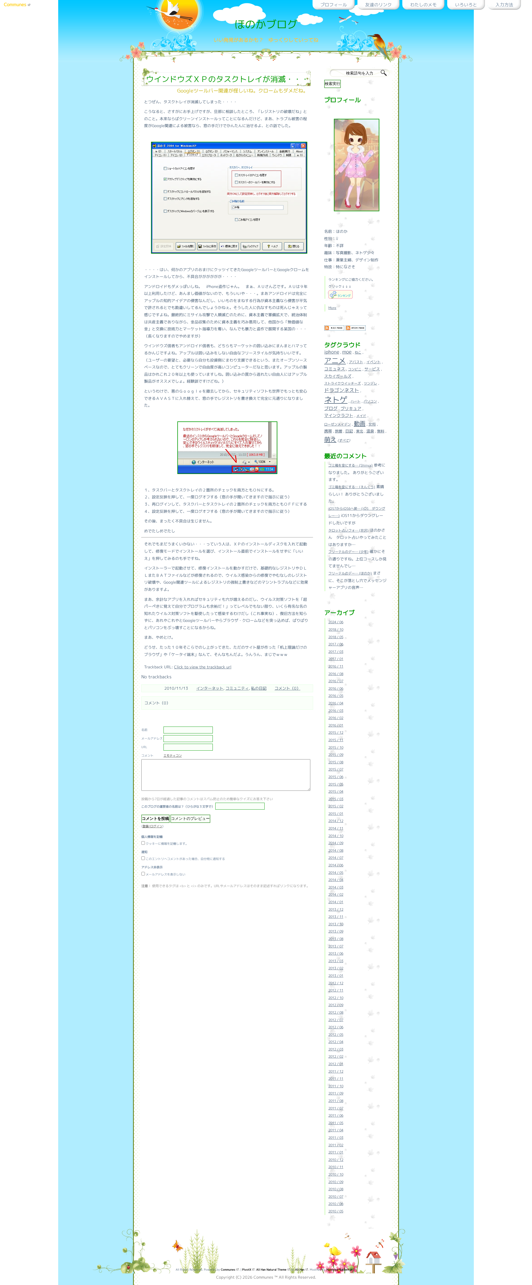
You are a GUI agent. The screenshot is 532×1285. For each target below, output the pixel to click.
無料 (380, 431)
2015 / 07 (335, 769)
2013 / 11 (335, 916)
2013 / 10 (335, 924)
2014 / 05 (335, 872)
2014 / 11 (335, 828)
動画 (359, 423)
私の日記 (259, 688)
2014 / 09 (335, 843)
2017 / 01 (335, 658)
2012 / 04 (335, 1041)
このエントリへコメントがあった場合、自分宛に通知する (185, 859)
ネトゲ (335, 399)
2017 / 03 (335, 651)
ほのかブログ (266, 24)
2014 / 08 (335, 850)
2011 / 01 (335, 1152)
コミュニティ (237, 688)
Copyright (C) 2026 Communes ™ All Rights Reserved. (266, 1277)
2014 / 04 (335, 879)
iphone (331, 352)
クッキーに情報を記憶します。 (167, 843)
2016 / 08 (335, 673)
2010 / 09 (335, 1182)
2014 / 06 (335, 865)
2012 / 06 (335, 1027)
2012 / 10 (335, 997)
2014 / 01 (335, 902)
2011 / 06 (335, 1115)
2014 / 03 (335, 887)
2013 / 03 (335, 961)
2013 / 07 (335, 946)
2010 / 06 (335, 1203)
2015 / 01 (335, 813)
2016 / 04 (335, 703)
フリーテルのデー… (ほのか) (350, 573)
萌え (330, 439)
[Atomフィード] (356, 330)
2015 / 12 (335, 732)
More (332, 307)
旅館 (338, 431)
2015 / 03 (335, 799)
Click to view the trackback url (202, 666)
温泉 (370, 431)
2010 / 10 (335, 1174)
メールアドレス (152, 738)
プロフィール (333, 5)
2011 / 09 (335, 1093)
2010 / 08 (335, 1189)
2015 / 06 (335, 776)
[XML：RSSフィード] (334, 330)
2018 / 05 (335, 637)
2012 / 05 (335, 1034)
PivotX (247, 1269)
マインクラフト (338, 415)
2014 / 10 (335, 835)
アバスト (356, 361)
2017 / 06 (335, 644)
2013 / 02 (335, 968)
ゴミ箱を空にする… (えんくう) (351, 487)
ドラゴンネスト (341, 390)
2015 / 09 (335, 754)
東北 (359, 431)
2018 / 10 (335, 629)
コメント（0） (287, 688)
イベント (373, 361)
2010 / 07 (335, 1196)
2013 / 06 (335, 953)
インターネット (209, 688)
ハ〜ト (355, 401)
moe (347, 351)
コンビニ (354, 369)
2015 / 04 (335, 791)
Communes (16, 4)
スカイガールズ (337, 376)
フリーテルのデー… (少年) (348, 551)
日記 (349, 431)
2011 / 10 (335, 1086)
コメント (147, 755)
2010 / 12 (335, 1159)
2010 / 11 (335, 1167)
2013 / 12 (335, 909)
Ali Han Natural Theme (271, 1269)
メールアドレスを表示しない (165, 874)
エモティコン (172, 755)
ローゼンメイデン (337, 424)
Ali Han (300, 1269)
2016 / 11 (335, 666)
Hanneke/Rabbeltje (339, 1269)
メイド (361, 415)
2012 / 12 (335, 983)
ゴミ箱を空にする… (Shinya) (350, 465)
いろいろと (466, 5)
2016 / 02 (335, 717)
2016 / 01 (335, 725)
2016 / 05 (335, 695)
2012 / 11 (335, 990)
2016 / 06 (335, 688)
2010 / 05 (335, 1211)
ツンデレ (370, 383)
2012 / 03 (335, 1049)
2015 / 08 (335, 762)
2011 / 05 (335, 1123)
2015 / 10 (335, 747)
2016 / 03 (335, 710)
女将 (372, 424)
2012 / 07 (335, 1020)
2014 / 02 (335, 894)
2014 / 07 (335, 857)
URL (144, 747)
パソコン (370, 401)
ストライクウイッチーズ (342, 383)
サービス (372, 369)
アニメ (335, 360)
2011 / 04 (335, 1130)
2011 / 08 (335, 1100)
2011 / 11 (335, 1078)
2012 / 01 (335, 1064)
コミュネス (334, 369)
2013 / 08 (335, 938)
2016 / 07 (335, 681)
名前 (144, 730)
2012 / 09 (335, 1005)
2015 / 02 (335, 806)
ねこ (358, 352)
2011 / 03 (335, 1137)
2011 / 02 (335, 1145)
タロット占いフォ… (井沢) (348, 530)
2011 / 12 (335, 1071)
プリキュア (351, 408)
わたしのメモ (423, 5)
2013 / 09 (335, 931)
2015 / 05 (335, 784)
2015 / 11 (335, 740)
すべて (344, 440)
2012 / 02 (335, 1056)
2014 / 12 (335, 820)
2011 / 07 (335, 1108)
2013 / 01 (335, 975)
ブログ (330, 408)
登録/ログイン (152, 826)
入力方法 (504, 5)
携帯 (328, 431)
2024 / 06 (335, 622)
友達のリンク (378, 5)
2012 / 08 (335, 1012)
